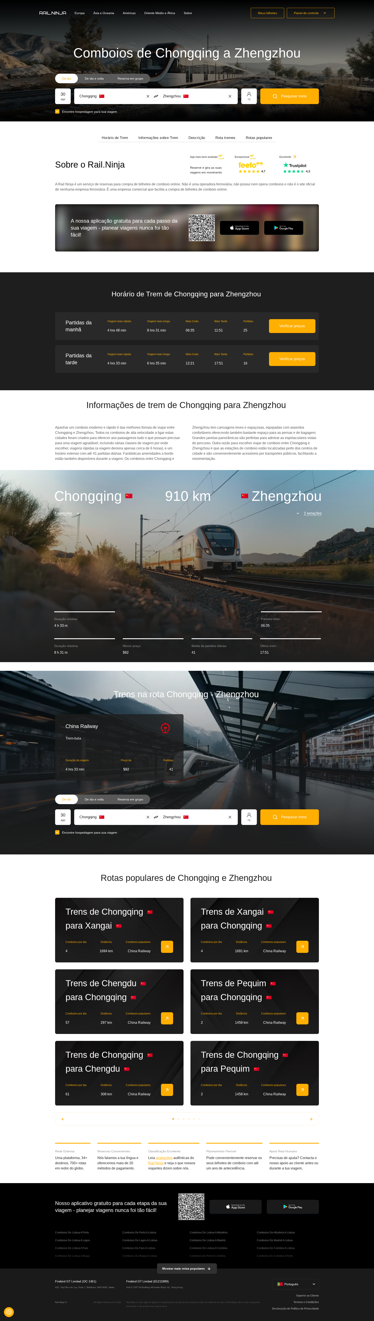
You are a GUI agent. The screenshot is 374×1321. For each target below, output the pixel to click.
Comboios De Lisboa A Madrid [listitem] (207, 1240)
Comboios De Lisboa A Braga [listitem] (72, 1255)
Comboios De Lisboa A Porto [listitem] (72, 1232)
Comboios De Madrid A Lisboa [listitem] (275, 1240)
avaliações (164, 1158)
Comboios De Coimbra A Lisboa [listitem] (276, 1248)
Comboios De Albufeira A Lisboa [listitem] (276, 1232)
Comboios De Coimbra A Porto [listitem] (275, 1255)
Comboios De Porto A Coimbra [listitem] (208, 1255)
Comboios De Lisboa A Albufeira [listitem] (209, 1232)
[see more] (167, 947)
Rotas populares (259, 138)
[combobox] (103, 96)
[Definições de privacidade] (9, 1312)
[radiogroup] (102, 78)
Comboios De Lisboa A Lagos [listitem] (72, 1240)
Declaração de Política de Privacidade (295, 1308)
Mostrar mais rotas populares (183, 1268)
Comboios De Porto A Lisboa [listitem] (139, 1232)
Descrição (197, 138)
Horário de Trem (115, 138)
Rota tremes (225, 138)
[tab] (114, 138)
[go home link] (52, 13)
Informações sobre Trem (158, 138)
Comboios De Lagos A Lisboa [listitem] (139, 1240)
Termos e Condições (306, 1302)
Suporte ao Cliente (307, 1295)
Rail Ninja (156, 1163)
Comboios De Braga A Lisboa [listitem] (139, 1255)
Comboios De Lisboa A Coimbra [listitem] (208, 1248)
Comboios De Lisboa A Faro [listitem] (71, 1248)
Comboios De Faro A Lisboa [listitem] (138, 1248)
